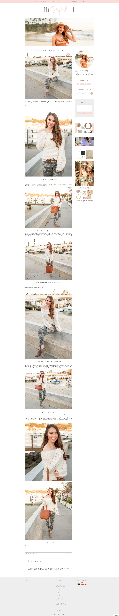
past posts (50, 420)
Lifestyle (35, 553)
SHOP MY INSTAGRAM (60, 586)
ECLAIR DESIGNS (61, 614)
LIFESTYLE (61, 598)
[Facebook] (85, 84)
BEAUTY (61, 597)
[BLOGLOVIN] (90, 84)
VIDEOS (59, 610)
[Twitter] (83, 84)
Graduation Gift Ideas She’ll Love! (84, 160)
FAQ (59, 592)
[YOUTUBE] (81, 84)
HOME (59, 580)
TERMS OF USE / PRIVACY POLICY (61, 590)
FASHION (60, 596)
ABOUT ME (59, 583)
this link (64, 417)
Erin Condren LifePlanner (36, 417)
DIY (61, 608)
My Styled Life (59, 10)
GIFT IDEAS (61, 603)
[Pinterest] (88, 84)
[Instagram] (78, 84)
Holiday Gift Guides (61, 604)
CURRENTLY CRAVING (60, 602)
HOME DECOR (60, 599)
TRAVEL (61, 605)
